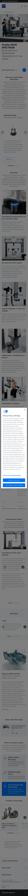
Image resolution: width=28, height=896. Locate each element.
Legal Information (16, 475)
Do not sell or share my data (14, 485)
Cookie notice (7, 475)
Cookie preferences (14, 480)
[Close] (24, 409)
